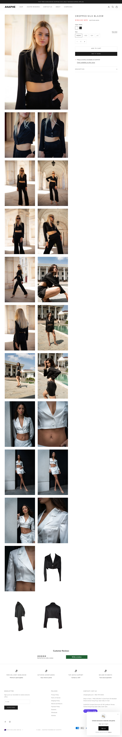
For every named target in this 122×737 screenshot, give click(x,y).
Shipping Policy (55, 701)
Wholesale (54, 712)
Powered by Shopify (55, 729)
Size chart (114, 32)
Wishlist (53, 715)
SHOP (21, 7)
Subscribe (11, 707)
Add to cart (96, 48)
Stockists (53, 709)
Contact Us (47, 7)
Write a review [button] (77, 657)
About (58, 7)
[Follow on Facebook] (5, 722)
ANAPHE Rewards (33, 7)
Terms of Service (55, 698)
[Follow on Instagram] (10, 722)
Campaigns (68, 7)
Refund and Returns (56, 704)
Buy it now (96, 54)
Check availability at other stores (86, 62)
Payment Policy (55, 706)
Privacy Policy (55, 695)
